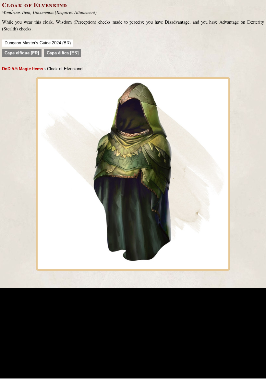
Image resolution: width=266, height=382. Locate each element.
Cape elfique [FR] (22, 53)
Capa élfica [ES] (63, 53)
